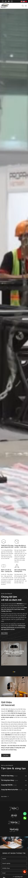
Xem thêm (4, 633)
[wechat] (25, 818)
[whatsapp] (25, 813)
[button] (13, 672)
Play (14, 842)
